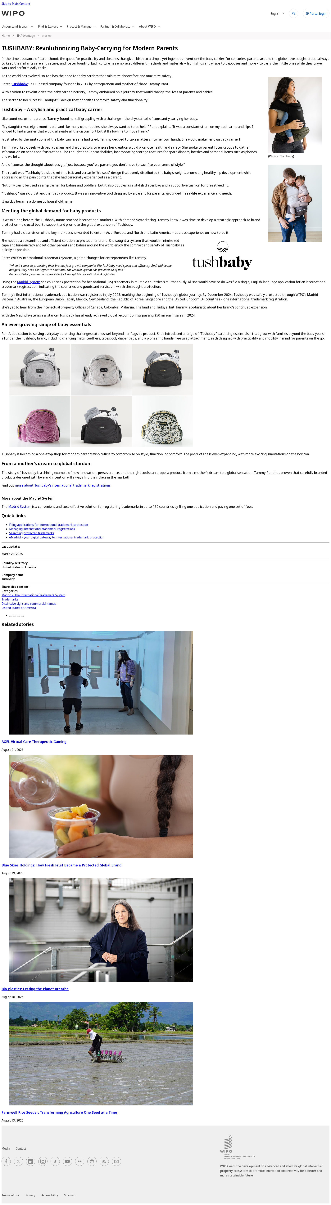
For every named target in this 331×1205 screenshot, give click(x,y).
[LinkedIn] (18, 616)
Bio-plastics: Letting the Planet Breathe (35, 988)
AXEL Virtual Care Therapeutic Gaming (34, 741)
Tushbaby (20, 84)
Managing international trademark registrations (42, 529)
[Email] (22, 616)
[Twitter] (14, 616)
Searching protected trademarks (31, 533)
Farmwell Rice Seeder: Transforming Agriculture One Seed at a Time (59, 1112)
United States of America (19, 608)
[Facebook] (10, 616)
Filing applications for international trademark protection (48, 525)
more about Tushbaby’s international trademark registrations (63, 485)
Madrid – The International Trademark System (33, 595)
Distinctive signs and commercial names (29, 603)
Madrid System (28, 282)
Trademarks (10, 599)
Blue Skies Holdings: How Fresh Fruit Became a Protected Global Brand (61, 865)
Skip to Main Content (16, 4)
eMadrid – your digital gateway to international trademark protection (56, 537)
